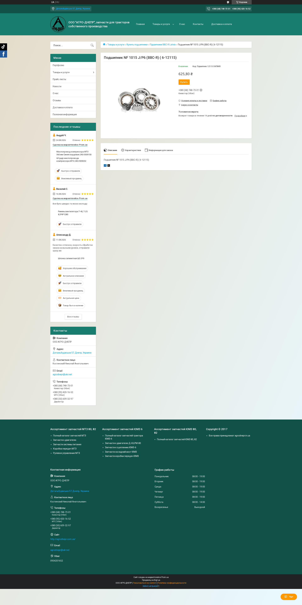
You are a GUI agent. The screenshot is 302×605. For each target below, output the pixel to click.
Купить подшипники (137, 44)
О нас (182, 24)
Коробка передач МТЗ (64, 448)
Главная (140, 24)
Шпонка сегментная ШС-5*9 (71, 258)
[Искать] (92, 45)
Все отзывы (73, 317)
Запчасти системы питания (67, 444)
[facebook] (105, 166)
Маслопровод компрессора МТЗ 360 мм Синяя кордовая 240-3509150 (73, 153)
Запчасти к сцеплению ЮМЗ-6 (120, 447)
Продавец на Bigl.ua (151, 580)
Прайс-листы (59, 79)
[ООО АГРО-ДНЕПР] (58, 24)
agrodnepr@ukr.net (62, 374)
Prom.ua (165, 577)
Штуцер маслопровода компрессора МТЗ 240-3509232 (71, 159)
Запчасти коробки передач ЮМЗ (122, 456)
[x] (108, 166)
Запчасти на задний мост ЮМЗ (121, 452)
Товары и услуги (161, 24)
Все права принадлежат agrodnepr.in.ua (229, 435)
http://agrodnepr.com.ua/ (63, 539)
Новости (57, 86)
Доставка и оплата (221, 24)
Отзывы (57, 100)
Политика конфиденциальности (172, 583)
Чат (291, 597)
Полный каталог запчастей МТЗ (69, 435)
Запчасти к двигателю (64, 440)
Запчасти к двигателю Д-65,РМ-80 (123, 443)
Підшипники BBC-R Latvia (163, 44)
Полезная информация (65, 114)
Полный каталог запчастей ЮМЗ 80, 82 (177, 439)
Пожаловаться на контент (144, 583)
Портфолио (58, 65)
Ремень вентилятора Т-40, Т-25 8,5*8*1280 (72, 212)
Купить (184, 82)
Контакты (198, 24)
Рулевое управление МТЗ (66, 453)
